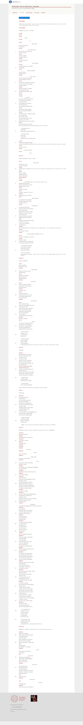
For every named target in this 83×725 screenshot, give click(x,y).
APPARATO (43, 12)
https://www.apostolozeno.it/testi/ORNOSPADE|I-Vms (23, 8)
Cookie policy (12, 711)
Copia (33, 8)
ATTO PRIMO (21, 12)
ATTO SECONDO (29, 12)
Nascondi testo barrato (24, 17)
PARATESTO (15, 12)
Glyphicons (24, 709)
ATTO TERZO (36, 12)
